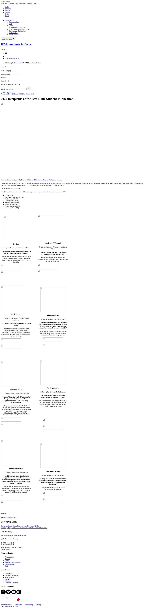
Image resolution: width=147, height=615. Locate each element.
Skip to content (5, 1)
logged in (12, 535)
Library (11, 25)
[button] (10, 20)
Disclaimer (18, 605)
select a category (6, 71)
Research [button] (8, 8)
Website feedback (6, 605)
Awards (3, 517)
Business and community (13, 562)
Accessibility (29, 605)
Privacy (38, 605)
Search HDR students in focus (10, 84)
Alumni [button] (7, 12)
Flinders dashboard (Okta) (17, 27)
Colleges (7, 579)
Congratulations (11, 517)
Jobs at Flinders (14, 34)
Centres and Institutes (11, 583)
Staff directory (13, 33)
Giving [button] (7, 14)
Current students (14, 22)
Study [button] (6, 7)
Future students (9, 557)
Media (7, 560)
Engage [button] (7, 10)
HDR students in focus (16, 44)
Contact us (8, 574)
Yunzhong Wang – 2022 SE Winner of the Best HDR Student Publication (24, 528)
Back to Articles (7, 92)
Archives (3, 77)
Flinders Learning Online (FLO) (19, 29)
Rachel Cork (30, 94)
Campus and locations (12, 575)
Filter (2, 67)
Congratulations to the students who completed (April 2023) (20, 526)
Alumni (7, 559)
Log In (3, 49)
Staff (10, 24)
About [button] (7, 16)
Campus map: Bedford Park (17, 31)
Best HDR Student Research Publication (43, 180)
